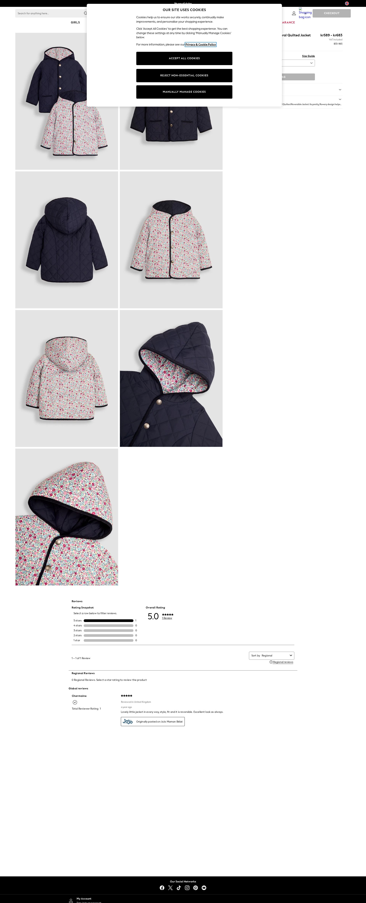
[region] (184, 55)
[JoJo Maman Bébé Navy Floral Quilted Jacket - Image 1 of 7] (66, 101)
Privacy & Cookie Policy (200, 44)
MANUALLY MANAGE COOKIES (184, 91)
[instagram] (187, 888)
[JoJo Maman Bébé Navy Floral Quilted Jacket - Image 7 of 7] (66, 517)
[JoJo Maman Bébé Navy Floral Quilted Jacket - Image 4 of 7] (171, 240)
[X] (170, 888)
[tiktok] (179, 888)
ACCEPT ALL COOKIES (184, 58)
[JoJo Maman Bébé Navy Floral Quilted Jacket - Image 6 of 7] (171, 378)
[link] (294, 13)
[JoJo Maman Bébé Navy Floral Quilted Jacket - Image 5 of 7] (66, 378)
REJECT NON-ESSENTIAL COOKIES (184, 75)
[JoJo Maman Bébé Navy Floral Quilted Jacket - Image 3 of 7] (66, 240)
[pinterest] (195, 888)
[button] (290, 99)
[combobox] (275, 655)
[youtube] (204, 888)
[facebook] (162, 888)
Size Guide (308, 56)
